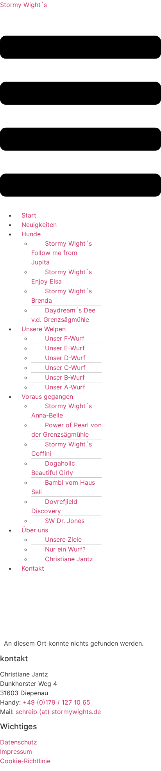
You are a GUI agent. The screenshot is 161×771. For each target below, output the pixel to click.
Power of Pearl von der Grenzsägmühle (66, 429)
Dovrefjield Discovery (54, 506)
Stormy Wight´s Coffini (61, 448)
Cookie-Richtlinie (25, 761)
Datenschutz (18, 742)
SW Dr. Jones (64, 521)
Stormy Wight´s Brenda (61, 295)
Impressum (16, 751)
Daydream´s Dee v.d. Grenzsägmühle (63, 314)
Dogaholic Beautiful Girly (53, 468)
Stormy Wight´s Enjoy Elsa (61, 276)
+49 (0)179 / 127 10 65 (56, 702)
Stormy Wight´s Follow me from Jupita (61, 252)
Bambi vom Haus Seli (63, 487)
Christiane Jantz (69, 559)
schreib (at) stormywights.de (58, 712)
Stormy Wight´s (23, 5)
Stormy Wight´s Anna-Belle (61, 410)
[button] (80, 117)
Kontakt (32, 568)
